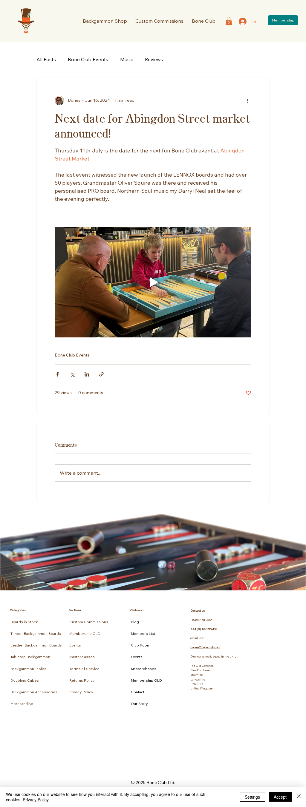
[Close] (298, 796)
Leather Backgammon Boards (36, 645)
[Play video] (153, 282)
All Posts (46, 59)
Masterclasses (82, 657)
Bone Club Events (88, 59)
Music (126, 59)
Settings (252, 797)
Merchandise (21, 703)
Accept (280, 797)
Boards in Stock (24, 622)
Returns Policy (81, 680)
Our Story (139, 703)
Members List (143, 633)
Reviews (154, 59)
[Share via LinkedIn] (87, 374)
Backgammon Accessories (33, 692)
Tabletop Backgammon (30, 657)
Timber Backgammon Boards (35, 633)
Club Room (140, 645)
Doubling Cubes (24, 680)
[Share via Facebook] (57, 374)
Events (75, 645)
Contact (137, 692)
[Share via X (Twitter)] (72, 374)
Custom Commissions (88, 622)
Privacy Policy (81, 692)
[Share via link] (101, 374)
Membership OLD (84, 633)
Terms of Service (84, 668)
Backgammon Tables (28, 668)
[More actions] (247, 100)
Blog (135, 622)
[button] (203, 21)
